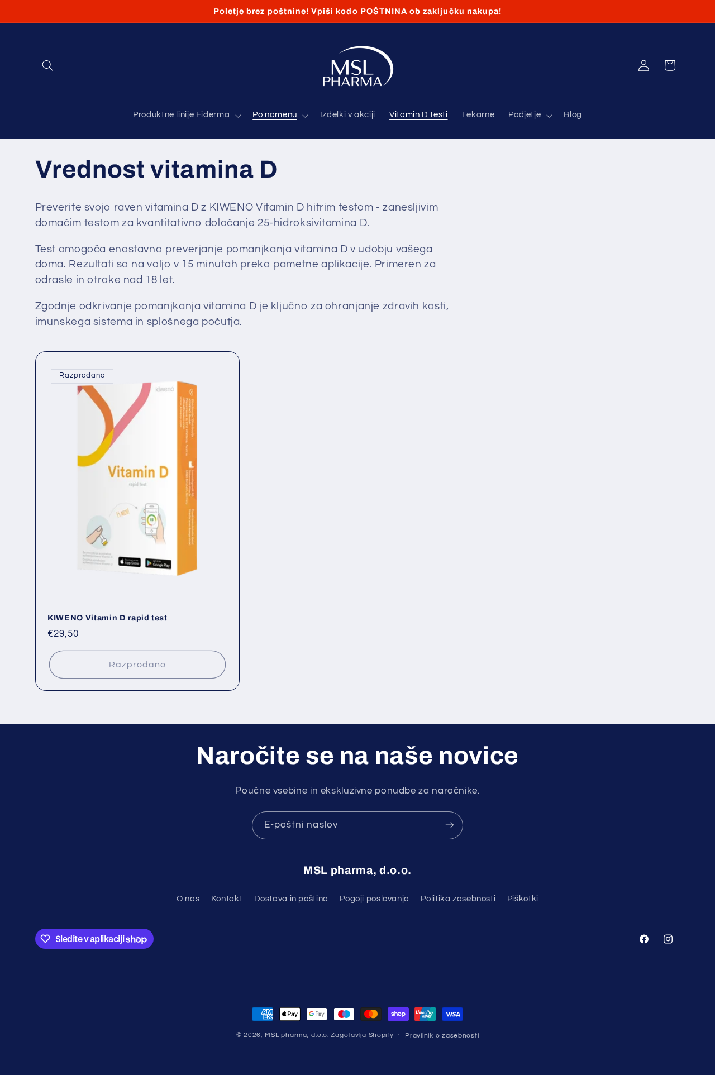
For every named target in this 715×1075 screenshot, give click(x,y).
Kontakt (226, 899)
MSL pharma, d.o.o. (296, 1035)
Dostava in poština (291, 899)
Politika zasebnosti (458, 899)
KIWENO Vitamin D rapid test (107, 617)
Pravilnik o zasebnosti (442, 1036)
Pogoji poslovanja (374, 899)
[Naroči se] (450, 825)
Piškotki (522, 899)
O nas (188, 899)
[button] (48, 65)
